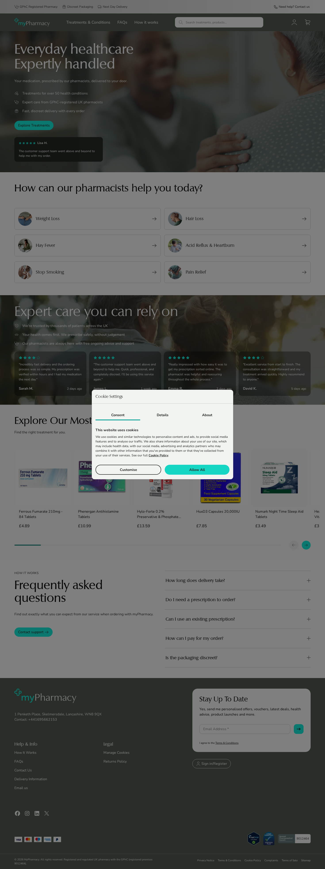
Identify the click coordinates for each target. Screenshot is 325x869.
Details (162, 415)
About (207, 415)
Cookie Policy (158, 455)
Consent (117, 415)
